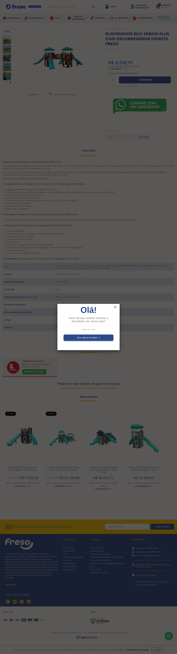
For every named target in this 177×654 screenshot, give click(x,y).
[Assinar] (88, 338)
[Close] (116, 307)
